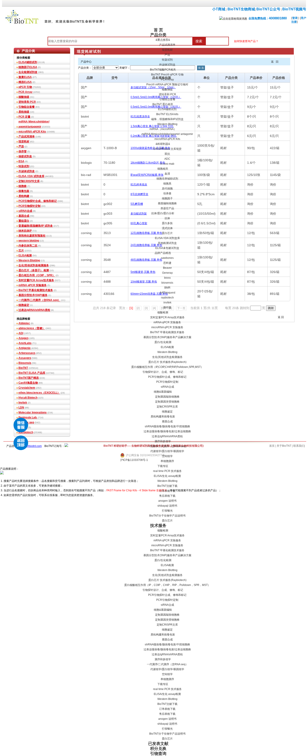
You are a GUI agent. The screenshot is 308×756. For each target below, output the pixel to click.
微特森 (167, 307)
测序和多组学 (163, 441)
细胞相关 (162, 168)
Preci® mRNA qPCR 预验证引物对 (167, 84)
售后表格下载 (167, 495)
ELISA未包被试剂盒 (167, 248)
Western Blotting (167, 124)
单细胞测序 (167, 461)
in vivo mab (167, 163)
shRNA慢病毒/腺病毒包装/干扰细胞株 (167, 426)
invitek (167, 302)
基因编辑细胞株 (167, 203)
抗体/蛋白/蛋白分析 (162, 213)
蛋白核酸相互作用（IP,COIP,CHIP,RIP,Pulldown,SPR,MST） (167, 367)
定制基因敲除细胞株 (167, 396)
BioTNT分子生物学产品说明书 (167, 515)
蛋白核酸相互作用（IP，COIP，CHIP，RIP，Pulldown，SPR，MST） (167, 585)
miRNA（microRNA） (162, 129)
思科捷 (167, 262)
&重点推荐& (163, 39)
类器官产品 (167, 208)
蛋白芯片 (167, 233)
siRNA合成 (167, 386)
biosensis (167, 282)
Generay (167, 272)
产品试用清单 (167, 44)
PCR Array (167, 79)
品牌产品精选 (163, 253)
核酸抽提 (167, 89)
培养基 (167, 193)
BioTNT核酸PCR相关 (163, 69)
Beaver (167, 267)
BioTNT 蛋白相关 (162, 104)
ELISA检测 (167, 347)
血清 (167, 173)
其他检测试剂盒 (167, 243)
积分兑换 (158, 748)
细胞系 (167, 183)
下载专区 (162, 466)
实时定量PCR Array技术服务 (167, 317)
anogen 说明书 (167, 500)
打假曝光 (167, 510)
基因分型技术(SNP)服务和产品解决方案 (167, 337)
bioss (167, 277)
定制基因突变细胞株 (167, 401)
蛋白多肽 (167, 223)
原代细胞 (167, 188)
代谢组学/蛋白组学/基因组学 (167, 451)
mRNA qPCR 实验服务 (167, 322)
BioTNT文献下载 (167, 485)
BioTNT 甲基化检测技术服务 (167, 332)
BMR (167, 287)
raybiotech (167, 297)
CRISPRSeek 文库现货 (167, 148)
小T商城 (218, 9)
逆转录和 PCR (167, 94)
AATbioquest (167, 292)
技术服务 (158, 525)
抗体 (167, 218)
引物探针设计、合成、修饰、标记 (163, 371)
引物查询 (158, 753)
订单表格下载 (167, 490)
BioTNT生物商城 (241, 9)
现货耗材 (167, 49)
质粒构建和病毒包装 (163, 416)
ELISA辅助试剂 (167, 109)
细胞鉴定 (167, 411)
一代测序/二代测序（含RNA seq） (167, 446)
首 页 (158, 30)
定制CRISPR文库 (167, 406)
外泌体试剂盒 (167, 64)
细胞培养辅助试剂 (167, 178)
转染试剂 (167, 59)
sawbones (167, 258)
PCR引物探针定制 (167, 381)
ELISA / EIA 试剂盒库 (167, 238)
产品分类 (158, 35)
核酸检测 (162, 312)
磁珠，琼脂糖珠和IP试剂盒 (167, 119)
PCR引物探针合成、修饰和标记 (167, 376)
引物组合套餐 (167, 99)
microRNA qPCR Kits (167, 139)
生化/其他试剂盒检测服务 (167, 357)
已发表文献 (158, 743)
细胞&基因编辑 (163, 391)
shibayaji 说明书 (167, 505)
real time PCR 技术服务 (167, 471)
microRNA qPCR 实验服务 (167, 327)
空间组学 (167, 456)
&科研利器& (163, 144)
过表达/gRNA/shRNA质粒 (167, 436)
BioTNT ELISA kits (167, 114)
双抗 (167, 153)
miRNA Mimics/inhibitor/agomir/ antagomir (167, 134)
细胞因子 (167, 198)
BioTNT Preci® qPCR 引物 (167, 74)
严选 (167, 54)
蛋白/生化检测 (162, 342)
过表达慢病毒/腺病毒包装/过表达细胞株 (167, 431)
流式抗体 (167, 228)
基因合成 (167, 421)
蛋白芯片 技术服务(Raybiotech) (167, 362)
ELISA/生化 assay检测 (167, 476)
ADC (167, 158)
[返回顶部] (21, 442)
